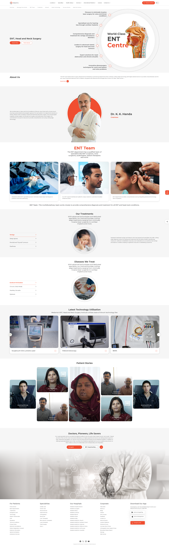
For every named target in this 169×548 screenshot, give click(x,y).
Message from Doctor (22, 7)
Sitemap (102, 532)
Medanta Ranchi (74, 514)
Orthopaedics (43, 514)
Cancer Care (43, 508)
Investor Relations (104, 522)
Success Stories (66, 7)
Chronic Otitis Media (16, 286)
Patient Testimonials (15, 516)
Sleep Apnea (14, 238)
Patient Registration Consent (17, 528)
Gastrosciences (43, 512)
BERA (115, 351)
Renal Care (42, 516)
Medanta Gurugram (74, 508)
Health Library (69, 2)
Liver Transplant (44, 518)
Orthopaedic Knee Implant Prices (108, 528)
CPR (11, 518)
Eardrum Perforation (16, 282)
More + (41, 526)
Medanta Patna (73, 510)
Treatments (12, 510)
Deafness (13, 246)
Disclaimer (12, 520)
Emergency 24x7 (14, 512)
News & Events (104, 520)
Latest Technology (55, 7)
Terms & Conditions (14, 522)
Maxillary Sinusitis (15, 290)
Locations (52, 2)
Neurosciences (43, 510)
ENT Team (32, 7)
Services (78, 2)
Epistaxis (12, 294)
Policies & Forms (104, 524)
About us (102, 508)
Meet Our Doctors (77, 7)
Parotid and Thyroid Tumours (19, 242)
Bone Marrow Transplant (46, 520)
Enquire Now (15, 42)
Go (101, 447)
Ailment (47, 7)
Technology (12, 514)
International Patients (89, 2)
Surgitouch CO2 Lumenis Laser (23, 351)
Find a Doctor (13, 506)
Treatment (39, 7)
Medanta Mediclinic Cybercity (77, 524)
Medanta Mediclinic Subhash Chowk (79, 522)
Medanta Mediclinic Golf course (77, 528)
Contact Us (106, 2)
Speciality (60, 2)
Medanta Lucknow (74, 512)
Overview (12, 7)
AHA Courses (103, 514)
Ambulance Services (14, 534)
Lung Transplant (44, 522)
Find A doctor (27, 42)
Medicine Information (15, 530)
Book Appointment (14, 508)
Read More (63, 81)
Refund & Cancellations (15, 526)
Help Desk (102, 506)
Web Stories (103, 534)
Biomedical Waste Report (106, 530)
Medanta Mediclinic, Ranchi (76, 520)
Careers (100, 2)
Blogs (101, 510)
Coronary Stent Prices (105, 526)
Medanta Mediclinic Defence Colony (78, 526)
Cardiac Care (43, 506)
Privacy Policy (13, 524)
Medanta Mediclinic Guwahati (77, 530)
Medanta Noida (73, 518)
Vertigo (12, 235)
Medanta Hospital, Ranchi (76, 506)
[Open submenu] (63, 3)
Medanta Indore (74, 516)
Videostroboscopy (69, 351)
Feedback (102, 516)
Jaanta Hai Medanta (14, 532)
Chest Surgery (43, 524)
